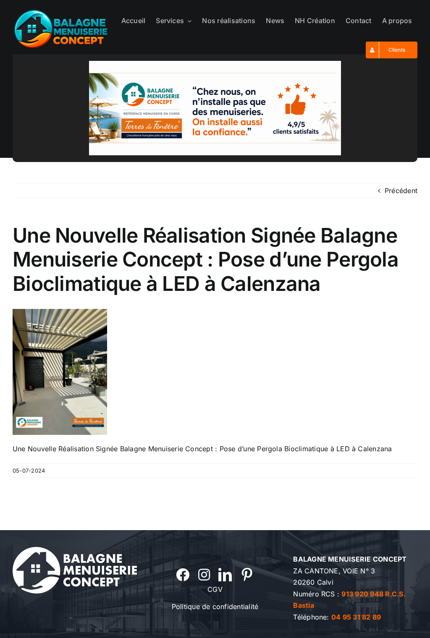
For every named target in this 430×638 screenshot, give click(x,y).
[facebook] (182, 574)
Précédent (401, 190)
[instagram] (204, 574)
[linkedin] (225, 574)
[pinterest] (247, 574)
